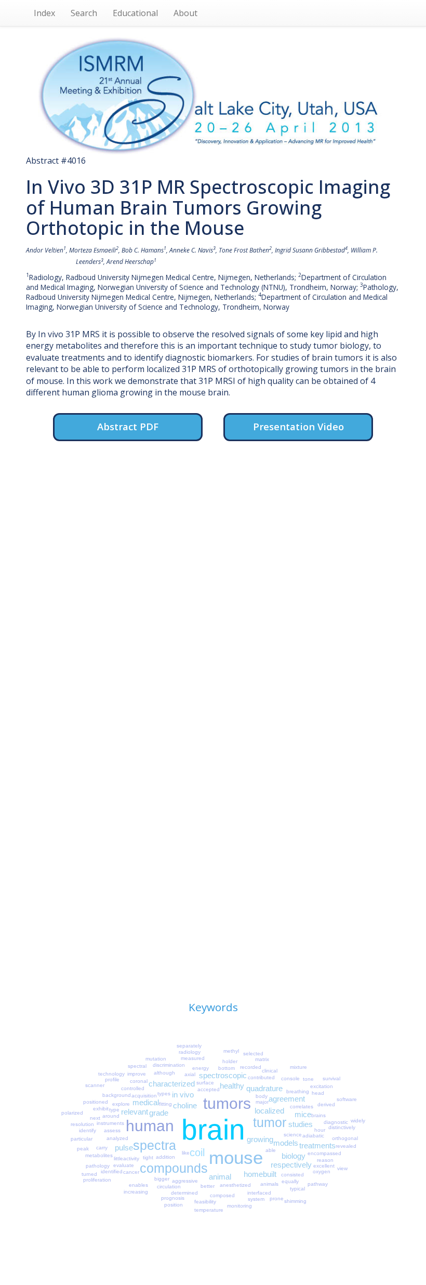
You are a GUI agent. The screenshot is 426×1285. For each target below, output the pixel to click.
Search (84, 13)
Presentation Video (298, 426)
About (185, 13)
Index (44, 13)
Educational (135, 13)
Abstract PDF (127, 426)
